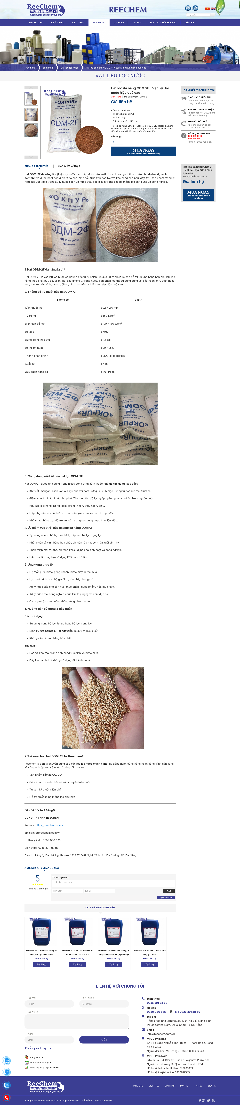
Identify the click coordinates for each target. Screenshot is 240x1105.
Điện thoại (88, 998)
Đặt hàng (41, 964)
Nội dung (33, 1012)
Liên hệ (212, 1086)
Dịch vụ (184, 1086)
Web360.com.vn (103, 1100)
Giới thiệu (154, 1086)
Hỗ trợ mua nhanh (199, 133)
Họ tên (32, 998)
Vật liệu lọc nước (69, 67)
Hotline (151, 1007)
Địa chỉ (151, 1016)
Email (31, 1034)
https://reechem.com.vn (50, 825)
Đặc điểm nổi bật (69, 166)
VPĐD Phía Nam (157, 1056)
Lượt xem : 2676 (166, 898)
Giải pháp (170, 1086)
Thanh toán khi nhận (201, 109)
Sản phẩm (48, 67)
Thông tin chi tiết (36, 166)
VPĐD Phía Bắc (156, 1038)
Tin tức (198, 1086)
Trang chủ (36, 22)
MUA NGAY (143, 151)
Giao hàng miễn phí (199, 97)
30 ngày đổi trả (197, 121)
